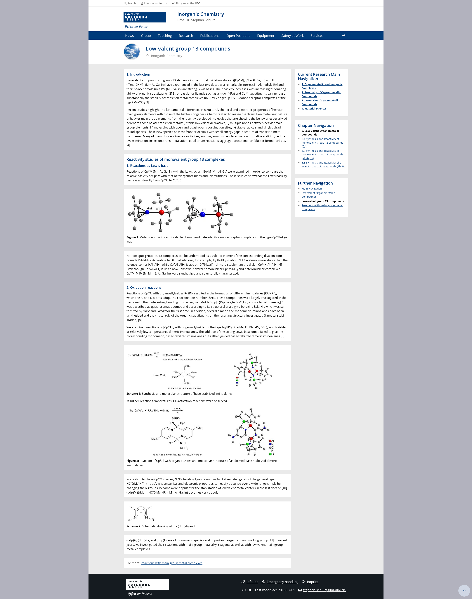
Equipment (265, 35)
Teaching (165, 35)
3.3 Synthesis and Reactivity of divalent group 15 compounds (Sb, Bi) (323, 164)
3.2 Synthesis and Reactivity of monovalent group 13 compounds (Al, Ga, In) (322, 154)
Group (146, 35)
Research (186, 35)
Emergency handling (283, 581)
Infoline (252, 581)
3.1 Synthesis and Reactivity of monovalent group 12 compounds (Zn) (322, 142)
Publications (209, 35)
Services (317, 35)
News (129, 35)
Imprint (312, 581)
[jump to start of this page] (464, 591)
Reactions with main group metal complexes (171, 563)
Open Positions (238, 35)
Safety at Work (292, 35)
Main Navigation (312, 188)
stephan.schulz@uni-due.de (324, 590)
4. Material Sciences (314, 108)
